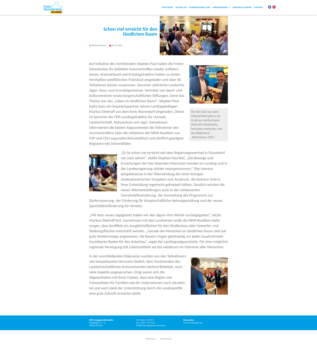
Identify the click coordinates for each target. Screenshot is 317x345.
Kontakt (258, 7)
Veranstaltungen (241, 7)
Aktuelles (181, 7)
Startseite (167, 7)
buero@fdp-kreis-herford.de (154, 326)
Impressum (150, 339)
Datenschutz (165, 339)
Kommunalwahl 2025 (199, 7)
